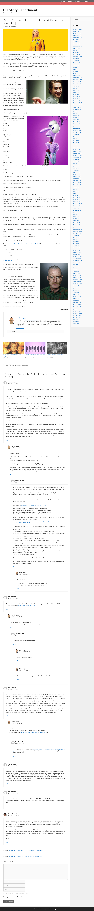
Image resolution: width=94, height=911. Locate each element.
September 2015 (77, 109)
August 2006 (76, 317)
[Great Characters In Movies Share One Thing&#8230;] (13, 348)
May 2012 (76, 193)
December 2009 (77, 254)
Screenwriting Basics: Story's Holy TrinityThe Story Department (26, 850)
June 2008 (76, 290)
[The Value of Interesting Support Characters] (35, 348)
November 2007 (77, 302)
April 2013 (76, 170)
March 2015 (76, 122)
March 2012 (76, 197)
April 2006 (76, 323)
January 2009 (77, 277)
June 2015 (76, 115)
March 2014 (76, 147)
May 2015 (76, 117)
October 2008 (77, 281)
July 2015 (75, 113)
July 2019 (75, 50)
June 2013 (76, 166)
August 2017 (76, 65)
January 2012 (77, 201)
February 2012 (77, 199)
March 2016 (76, 96)
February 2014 (77, 149)
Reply (7, 440)
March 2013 (76, 172)
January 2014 (77, 151)
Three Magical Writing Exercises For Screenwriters (16, 365)
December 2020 (77, 46)
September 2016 (77, 84)
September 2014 (77, 134)
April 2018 (76, 61)
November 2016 (77, 79)
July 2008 (75, 288)
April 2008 (76, 292)
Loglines (63, 1)
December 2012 (77, 178)
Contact (61, 3)
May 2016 (76, 92)
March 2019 (76, 54)
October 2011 (77, 208)
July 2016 (75, 88)
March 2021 (76, 44)
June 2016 (76, 90)
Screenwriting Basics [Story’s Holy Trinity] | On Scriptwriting (25, 856)
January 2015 (77, 126)
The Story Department (20, 10)
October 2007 (77, 305)
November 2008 (77, 279)
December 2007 (77, 300)
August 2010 (76, 237)
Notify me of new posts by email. (13, 897)
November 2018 (77, 56)
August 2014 (76, 136)
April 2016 (76, 94)
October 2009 (77, 258)
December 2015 (77, 103)
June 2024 (76, 31)
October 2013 (77, 157)
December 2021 (77, 37)
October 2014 (77, 132)
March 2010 (76, 248)
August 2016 (76, 86)
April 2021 (76, 42)
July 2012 (75, 189)
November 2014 (77, 130)
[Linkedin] (10, 331)
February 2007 (77, 311)
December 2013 (77, 153)
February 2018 (77, 63)
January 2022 (77, 35)
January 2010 (77, 252)
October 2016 (77, 82)
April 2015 (76, 119)
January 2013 (77, 176)
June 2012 (76, 191)
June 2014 (76, 141)
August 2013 (76, 162)
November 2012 (77, 180)
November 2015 (77, 105)
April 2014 (76, 145)
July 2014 (75, 138)
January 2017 (77, 75)
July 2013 (75, 164)
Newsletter (86, 1)
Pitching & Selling (54, 3)
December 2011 (77, 204)
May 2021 (76, 40)
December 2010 (77, 229)
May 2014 (76, 143)
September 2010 (77, 235)
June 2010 (76, 241)
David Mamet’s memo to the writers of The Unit (27, 244)
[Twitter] (12, 331)
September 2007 (77, 307)
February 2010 (77, 250)
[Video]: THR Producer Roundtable (13, 367)
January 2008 (77, 298)
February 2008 (77, 296)
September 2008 (77, 284)
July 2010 (75, 239)
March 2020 (76, 48)
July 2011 (75, 214)
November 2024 (77, 29)
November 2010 (77, 231)
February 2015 (77, 124)
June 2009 (76, 267)
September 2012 (77, 185)
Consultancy (77, 1)
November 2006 (77, 313)
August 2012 (76, 187)
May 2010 (76, 244)
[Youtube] (14, 331)
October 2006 (77, 315)
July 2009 (75, 265)
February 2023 (77, 33)
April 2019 (76, 52)
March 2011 (76, 223)
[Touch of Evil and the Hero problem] (57, 348)
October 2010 (77, 233)
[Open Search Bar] (92, 1)
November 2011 (77, 206)
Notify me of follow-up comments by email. (16, 893)
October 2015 (77, 107)
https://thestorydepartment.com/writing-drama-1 (33, 732)
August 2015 (76, 111)
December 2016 (77, 77)
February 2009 (77, 275)
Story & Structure (34, 3)
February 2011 (77, 225)
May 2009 (76, 269)
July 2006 (75, 319)
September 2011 (77, 210)
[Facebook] (8, 331)
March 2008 (76, 294)
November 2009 (77, 256)
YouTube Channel (20, 328)
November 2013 (77, 155)
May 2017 (76, 69)
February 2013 (77, 174)
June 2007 (76, 309)
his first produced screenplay (31, 320)
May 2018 (76, 58)
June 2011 (76, 216)
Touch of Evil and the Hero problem (55, 354)
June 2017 (76, 67)
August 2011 (76, 212)
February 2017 (77, 73)
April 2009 (76, 271)
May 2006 (76, 321)
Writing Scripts (45, 3)
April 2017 (76, 71)
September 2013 (77, 159)
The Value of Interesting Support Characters (35, 354)
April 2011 (76, 220)
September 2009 (77, 260)
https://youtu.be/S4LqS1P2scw (26, 605)
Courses (70, 1)
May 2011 (76, 218)
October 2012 (77, 183)
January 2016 (77, 101)
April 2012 (76, 195)
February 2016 (77, 98)
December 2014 (77, 128)
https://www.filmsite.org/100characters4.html (33, 505)
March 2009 (76, 273)
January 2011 (77, 227)
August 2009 (76, 263)
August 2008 (76, 286)
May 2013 (76, 168)
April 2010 (76, 246)
